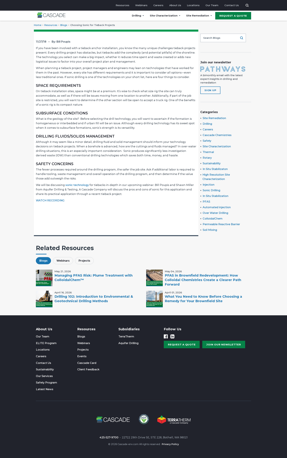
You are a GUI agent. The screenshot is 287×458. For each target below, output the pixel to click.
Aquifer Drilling (128, 343)
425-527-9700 (108, 437)
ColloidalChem (213, 218)
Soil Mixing (210, 229)
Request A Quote (233, 15)
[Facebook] (166, 336)
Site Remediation (197, 15)
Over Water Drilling (215, 213)
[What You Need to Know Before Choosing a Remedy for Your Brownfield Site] (154, 299)
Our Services (44, 376)
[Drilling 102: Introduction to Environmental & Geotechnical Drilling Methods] (44, 299)
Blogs (81, 336)
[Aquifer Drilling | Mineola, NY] (143, 420)
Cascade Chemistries (217, 135)
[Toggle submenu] (143, 15)
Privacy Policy (170, 444)
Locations (193, 5)
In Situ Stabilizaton (215, 169)
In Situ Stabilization (215, 196)
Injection (208, 184)
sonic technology (77, 185)
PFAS (206, 201)
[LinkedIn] (172, 336)
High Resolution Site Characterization (216, 177)
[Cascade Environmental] (51, 15)
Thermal (208, 152)
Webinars (141, 5)
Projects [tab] (84, 260)
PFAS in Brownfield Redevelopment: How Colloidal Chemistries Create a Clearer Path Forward (203, 279)
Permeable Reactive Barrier (221, 224)
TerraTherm (126, 336)
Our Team (211, 5)
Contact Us (231, 5)
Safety (207, 140)
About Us (175, 5)
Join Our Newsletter (223, 344)
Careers (158, 5)
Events (82, 356)
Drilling (136, 15)
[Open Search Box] (247, 5)
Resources (122, 5)
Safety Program (46, 382)
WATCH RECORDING (50, 200)
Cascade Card (86, 363)
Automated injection (217, 207)
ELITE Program (46, 343)
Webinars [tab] (63, 260)
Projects (83, 349)
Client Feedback (88, 369)
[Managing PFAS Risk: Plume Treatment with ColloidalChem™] (44, 278)
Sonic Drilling (211, 190)
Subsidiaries (129, 329)
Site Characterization (164, 15)
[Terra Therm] (174, 420)
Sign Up (210, 90)
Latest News (44, 389)
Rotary (207, 157)
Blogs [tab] (43, 260)
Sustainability (212, 163)
